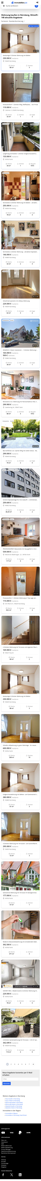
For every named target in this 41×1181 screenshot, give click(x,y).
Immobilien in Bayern (12, 1113)
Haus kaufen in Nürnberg (13, 1099)
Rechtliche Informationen (8, 1153)
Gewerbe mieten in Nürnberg (14, 1108)
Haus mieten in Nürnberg (13, 1100)
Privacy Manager (6, 1149)
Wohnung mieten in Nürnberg (14, 1104)
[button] (37, 87)
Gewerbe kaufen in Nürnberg (14, 1106)
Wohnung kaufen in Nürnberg (14, 1102)
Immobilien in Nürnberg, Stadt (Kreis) (16, 1115)
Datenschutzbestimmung (8, 1151)
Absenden (6, 1083)
